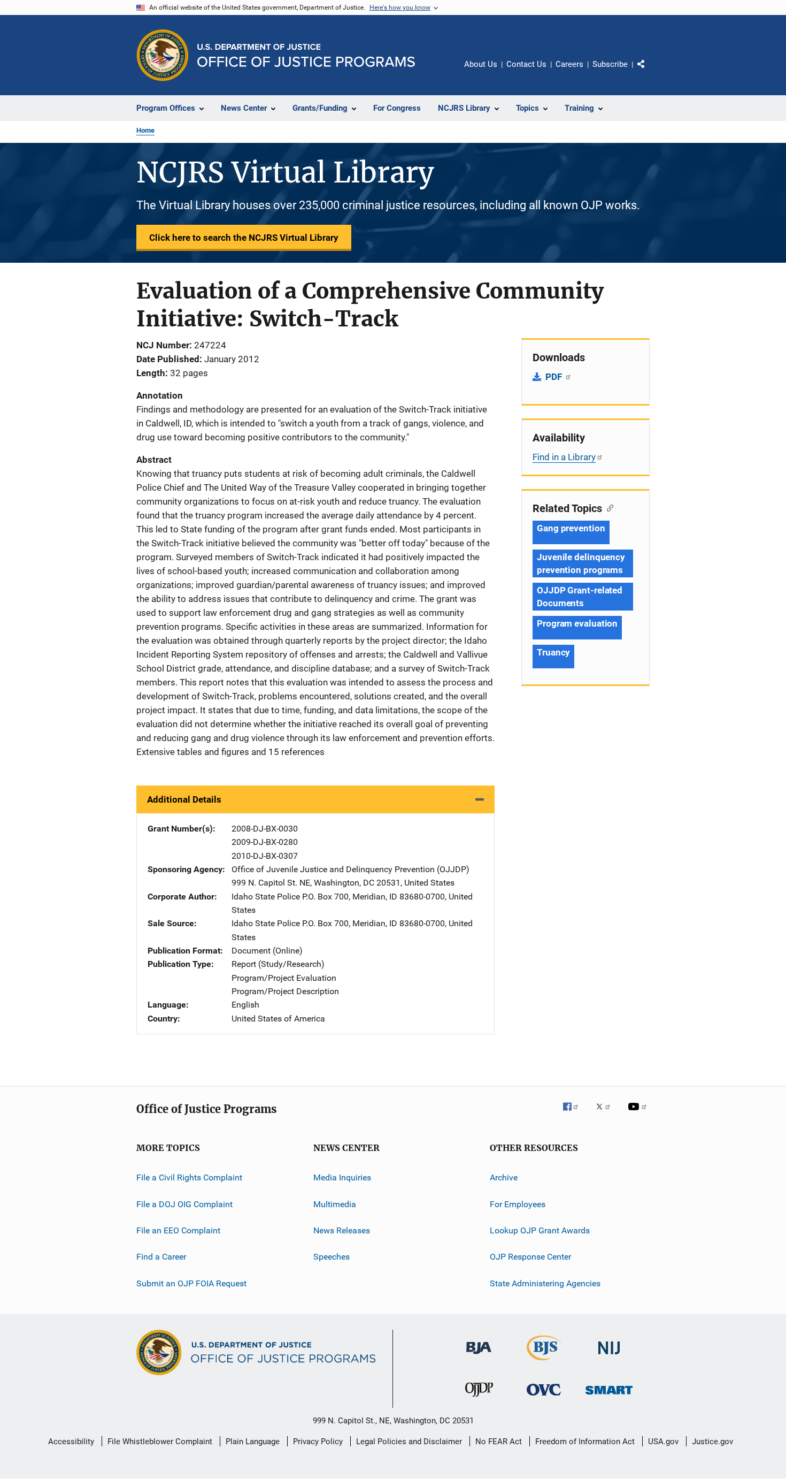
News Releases (341, 1230)
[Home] (306, 55)
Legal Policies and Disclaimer (409, 1441)
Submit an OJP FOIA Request (191, 1283)
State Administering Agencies (545, 1283)
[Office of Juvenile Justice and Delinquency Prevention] (479, 1399)
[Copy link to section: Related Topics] (607, 507)
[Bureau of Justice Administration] (478, 1356)
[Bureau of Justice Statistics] (544, 1362)
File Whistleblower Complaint (159, 1441)
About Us (480, 64)
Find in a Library (564, 457)
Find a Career (161, 1257)
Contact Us (526, 64)
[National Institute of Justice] (609, 1356)
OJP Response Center (530, 1257)
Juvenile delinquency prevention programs (581, 563)
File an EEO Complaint (178, 1230)
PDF (554, 376)
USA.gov (663, 1441)
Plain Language (253, 1441)
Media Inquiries (342, 1177)
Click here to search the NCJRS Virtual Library (243, 237)
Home (145, 130)
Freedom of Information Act (585, 1441)
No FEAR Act (498, 1441)
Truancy (553, 652)
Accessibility (71, 1441)
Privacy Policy (318, 1441)
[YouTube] (639, 1114)
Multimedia (334, 1204)
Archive (504, 1177)
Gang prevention (571, 528)
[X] (607, 1114)
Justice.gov (712, 1441)
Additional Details (184, 799)
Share (649, 71)
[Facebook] (575, 1114)
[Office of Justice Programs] (162, 55)
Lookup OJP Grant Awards (540, 1230)
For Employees (517, 1204)
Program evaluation (577, 623)
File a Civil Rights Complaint (189, 1177)
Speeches (331, 1257)
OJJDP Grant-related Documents (579, 596)
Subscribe (610, 64)
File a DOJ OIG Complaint (184, 1204)
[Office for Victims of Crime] (544, 1397)
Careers (569, 64)
